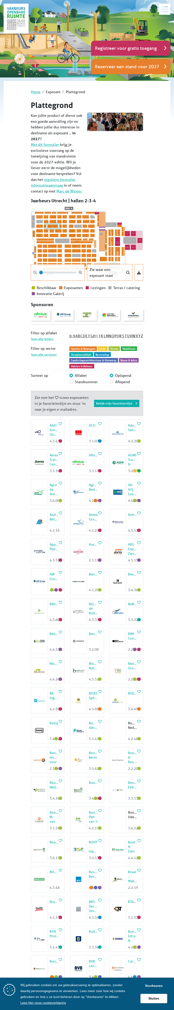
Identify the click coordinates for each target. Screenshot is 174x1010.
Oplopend (123, 375)
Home (36, 91)
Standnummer (86, 381)
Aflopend (122, 381)
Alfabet (81, 375)
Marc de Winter (68, 191)
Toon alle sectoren (44, 354)
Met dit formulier (45, 144)
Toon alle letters (42, 339)
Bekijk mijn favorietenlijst (114, 403)
